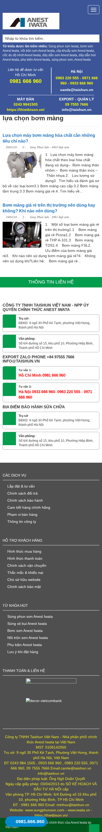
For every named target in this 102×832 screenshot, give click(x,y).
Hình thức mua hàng (24, 551)
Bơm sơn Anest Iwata (25, 631)
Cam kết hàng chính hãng (28, 507)
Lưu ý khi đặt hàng (22, 652)
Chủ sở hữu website (24, 580)
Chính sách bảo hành (25, 500)
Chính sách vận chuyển (26, 565)
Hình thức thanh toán (24, 558)
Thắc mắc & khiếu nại (25, 572)
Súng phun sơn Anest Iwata (30, 616)
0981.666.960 (30, 821)
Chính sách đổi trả (22, 493)
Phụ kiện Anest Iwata (24, 645)
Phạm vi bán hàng (22, 514)
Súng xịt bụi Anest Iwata (27, 623)
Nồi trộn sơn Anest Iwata (27, 638)
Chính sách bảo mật (24, 587)
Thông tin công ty (21, 521)
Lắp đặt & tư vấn (21, 486)
